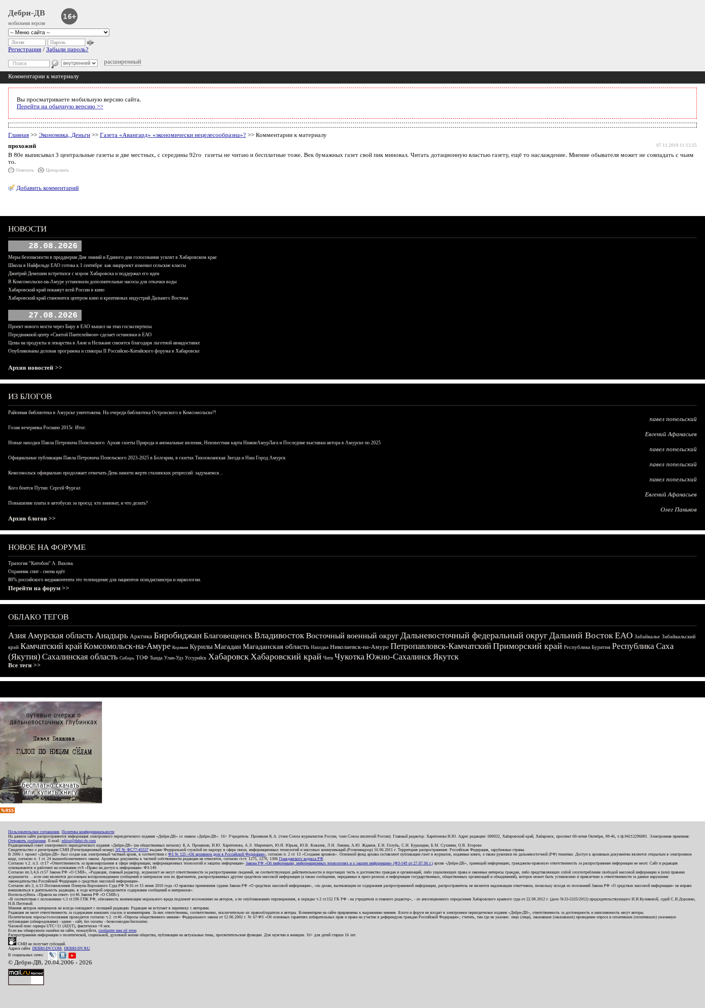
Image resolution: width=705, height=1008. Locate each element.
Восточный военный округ (352, 635)
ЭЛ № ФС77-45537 (132, 849)
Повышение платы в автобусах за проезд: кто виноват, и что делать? (78, 503)
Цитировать (57, 170)
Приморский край (527, 646)
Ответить (25, 170)
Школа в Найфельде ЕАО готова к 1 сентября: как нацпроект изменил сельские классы (97, 265)
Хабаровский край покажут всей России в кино (56, 290)
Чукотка (349, 657)
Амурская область (60, 635)
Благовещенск (228, 635)
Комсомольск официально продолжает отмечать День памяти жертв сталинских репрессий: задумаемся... (115, 473)
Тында (156, 658)
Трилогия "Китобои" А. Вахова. (41, 563)
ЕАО (624, 635)
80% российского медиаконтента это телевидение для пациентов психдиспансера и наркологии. (104, 579)
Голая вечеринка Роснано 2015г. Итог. (47, 427)
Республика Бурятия (587, 647)
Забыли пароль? (67, 49)
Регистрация (24, 49)
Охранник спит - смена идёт (36, 571)
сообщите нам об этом (117, 930)
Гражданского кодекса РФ (301, 858)
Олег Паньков (679, 509)
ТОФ (142, 658)
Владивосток (279, 635)
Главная (18, 135)
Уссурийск (195, 658)
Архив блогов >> (32, 518)
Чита (328, 658)
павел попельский (673, 419)
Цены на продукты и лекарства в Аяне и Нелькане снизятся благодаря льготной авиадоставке (104, 343)
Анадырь (111, 635)
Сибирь (127, 657)
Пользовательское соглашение (33, 831)
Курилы (201, 647)
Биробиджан (178, 635)
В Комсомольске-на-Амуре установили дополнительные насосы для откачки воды (92, 282)
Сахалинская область (80, 657)
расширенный (122, 61)
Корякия (180, 647)
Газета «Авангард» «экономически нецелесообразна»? (173, 135)
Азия (17, 635)
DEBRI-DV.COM (47, 948)
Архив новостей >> (35, 367)
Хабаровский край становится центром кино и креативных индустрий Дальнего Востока (98, 298)
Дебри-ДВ (26, 12)
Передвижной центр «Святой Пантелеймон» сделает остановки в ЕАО (80, 334)
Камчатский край (51, 646)
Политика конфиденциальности (88, 831)
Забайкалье (647, 636)
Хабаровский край (286, 656)
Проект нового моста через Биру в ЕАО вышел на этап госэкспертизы (80, 326)
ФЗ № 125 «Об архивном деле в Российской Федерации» (217, 854)
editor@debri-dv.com (79, 840)
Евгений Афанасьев (671, 434)
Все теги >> (24, 665)
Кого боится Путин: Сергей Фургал (44, 488)
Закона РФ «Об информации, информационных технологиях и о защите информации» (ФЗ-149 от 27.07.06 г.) (339, 863)
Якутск (446, 657)
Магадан (227, 646)
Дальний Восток (581, 635)
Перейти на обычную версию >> (60, 106)
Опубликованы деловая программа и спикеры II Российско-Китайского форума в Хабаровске (104, 351)
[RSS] (7, 811)
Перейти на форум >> (38, 588)
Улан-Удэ (173, 658)
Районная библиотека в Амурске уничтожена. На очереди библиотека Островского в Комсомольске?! (112, 412)
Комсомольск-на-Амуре (127, 646)
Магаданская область (276, 646)
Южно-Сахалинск (398, 657)
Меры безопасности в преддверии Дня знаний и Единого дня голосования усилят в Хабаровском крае (112, 257)
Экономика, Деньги (64, 135)
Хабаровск (228, 656)
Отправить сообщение (27, 840)
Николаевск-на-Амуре (359, 647)
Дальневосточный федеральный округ (474, 635)
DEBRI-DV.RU (77, 948)
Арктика (141, 636)
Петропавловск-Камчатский (440, 646)
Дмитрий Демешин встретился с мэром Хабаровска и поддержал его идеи (83, 273)
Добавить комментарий (47, 188)
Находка (319, 647)
